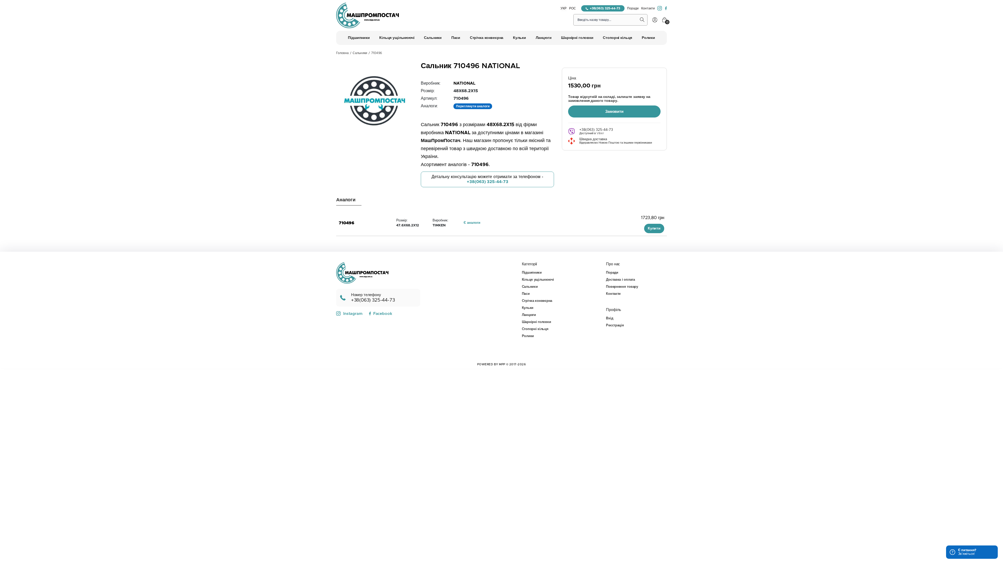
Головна (342, 53)
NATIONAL (464, 83)
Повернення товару (622, 287)
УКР (564, 8)
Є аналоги (472, 223)
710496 (346, 223)
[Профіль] (654, 19)
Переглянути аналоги (472, 106)
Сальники (360, 53)
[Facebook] (666, 8)
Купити (654, 228)
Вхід (609, 318)
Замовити (614, 112)
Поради (633, 8)
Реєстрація (615, 325)
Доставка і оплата (620, 279)
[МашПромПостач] (367, 15)
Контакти (648, 8)
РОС (572, 8)
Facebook (382, 314)
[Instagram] (659, 8)
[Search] (642, 19)
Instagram (353, 314)
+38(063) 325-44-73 (605, 8)
